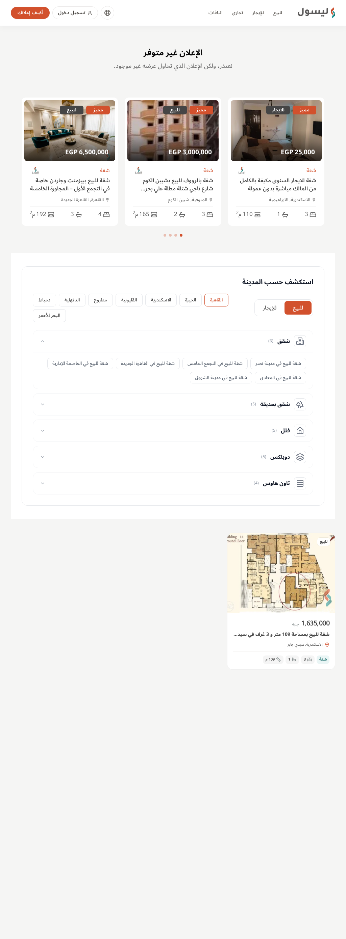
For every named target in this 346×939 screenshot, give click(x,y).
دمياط (44, 300)
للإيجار (258, 13)
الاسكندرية (161, 300)
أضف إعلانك (30, 13)
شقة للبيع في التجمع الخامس (215, 363)
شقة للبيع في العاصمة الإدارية (80, 363)
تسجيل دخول (71, 13)
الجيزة (190, 300)
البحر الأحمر (49, 315)
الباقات (215, 13)
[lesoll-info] (242, 171)
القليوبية (129, 300)
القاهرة (216, 300)
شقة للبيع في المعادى (280, 377)
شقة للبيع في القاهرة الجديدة (148, 363)
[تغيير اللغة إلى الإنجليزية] (107, 12)
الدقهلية (72, 300)
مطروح (100, 300)
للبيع (277, 13)
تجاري (237, 13)
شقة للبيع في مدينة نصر (278, 363)
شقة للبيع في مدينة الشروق (221, 377)
